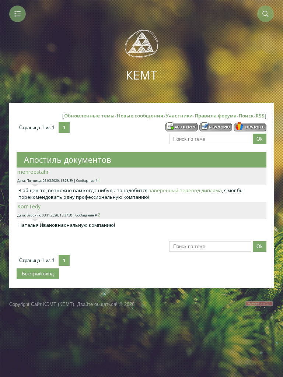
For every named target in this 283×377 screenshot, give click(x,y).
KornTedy (29, 206)
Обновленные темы (89, 115)
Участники (179, 115)
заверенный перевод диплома (185, 190)
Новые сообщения (140, 115)
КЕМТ (141, 75)
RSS (260, 115)
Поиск (246, 115)
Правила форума (216, 115)
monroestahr (33, 171)
